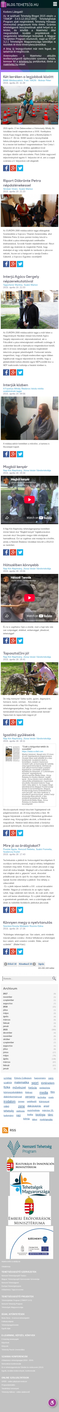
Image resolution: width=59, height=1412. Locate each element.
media (43, 1092)
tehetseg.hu (25, 61)
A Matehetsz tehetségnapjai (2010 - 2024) (17, 1360)
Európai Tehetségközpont (11, 1286)
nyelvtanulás (46, 1119)
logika (30, 1114)
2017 (5, 994)
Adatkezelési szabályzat (11, 1261)
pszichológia (33, 1110)
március (6, 1020)
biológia (40, 1114)
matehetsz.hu (10, 64)
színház (8, 1078)
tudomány (9, 1115)
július (5, 1010)
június (5, 1052)
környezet (44, 1101)
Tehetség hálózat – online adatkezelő (16, 1392)
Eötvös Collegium (23, 1078)
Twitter (20, 168)
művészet (19, 1087)
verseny (30, 1096)
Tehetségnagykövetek (10, 1325)
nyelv (51, 1097)
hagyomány (40, 1078)
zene (21, 1106)
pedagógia (44, 1087)
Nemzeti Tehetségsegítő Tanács (14, 1276)
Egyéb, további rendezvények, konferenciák (18, 1371)
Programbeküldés (8, 1385)
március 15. (48, 1110)
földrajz (28, 1092)
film (53, 1092)
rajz (18, 1115)
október (6, 1039)
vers (50, 1078)
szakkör (8, 1082)
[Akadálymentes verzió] (52, 1402)
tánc (50, 1114)
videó (6, 1106)
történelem (47, 1083)
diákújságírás (34, 1106)
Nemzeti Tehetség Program (12, 1304)
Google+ (13, 168)
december (7, 1033)
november (7, 997)
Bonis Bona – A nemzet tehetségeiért (15, 1318)
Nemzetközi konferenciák (11, 1364)
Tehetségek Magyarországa (12, 1307)
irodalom (10, 1101)
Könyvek (5, 1346)
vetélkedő (32, 1101)
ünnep (21, 1101)
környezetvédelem (13, 1092)
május (6, 1013)
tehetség (9, 1110)
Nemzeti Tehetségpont (10, 1283)
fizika (7, 1087)
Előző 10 (12, 964)
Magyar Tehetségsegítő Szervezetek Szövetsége (20, 1279)
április (5, 1016)
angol (46, 1106)
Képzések (5, 1343)
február (6, 1023)
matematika (21, 1082)
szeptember (8, 1000)
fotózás (32, 1087)
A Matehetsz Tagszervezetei (12, 1290)
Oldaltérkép (6, 1267)
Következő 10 (25, 964)
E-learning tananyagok (10, 1339)
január (6, 1026)
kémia (26, 1118)
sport (35, 1083)
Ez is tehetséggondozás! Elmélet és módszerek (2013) (22, 1367)
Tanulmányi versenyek (10, 1388)
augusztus (8, 1003)
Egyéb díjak (6, 1328)
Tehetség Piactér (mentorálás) (13, 1350)
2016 (5, 1007)
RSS (13, 1130)
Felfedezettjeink (8, 1321)
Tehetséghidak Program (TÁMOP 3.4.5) (17, 1300)
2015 (5, 1030)
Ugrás (41, 964)
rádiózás (20, 1111)
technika (42, 1097)
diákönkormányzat (13, 1096)
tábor (34, 1119)
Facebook (6, 168)
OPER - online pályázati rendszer (14, 1381)
